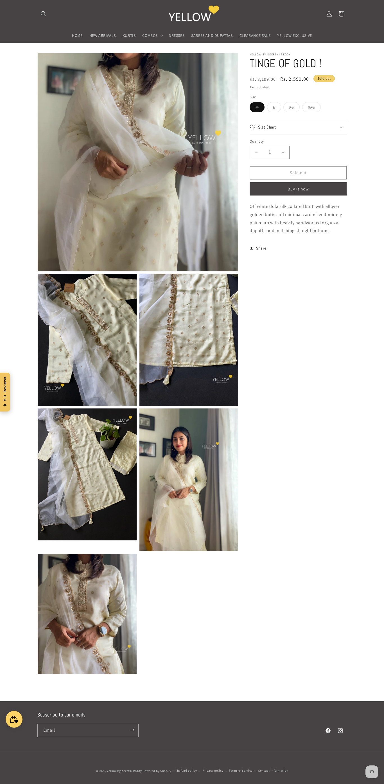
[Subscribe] (132, 730)
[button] (43, 14)
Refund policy (187, 771)
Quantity (257, 141)
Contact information (273, 771)
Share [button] (261, 248)
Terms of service (240, 771)
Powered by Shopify (157, 771)
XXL (314, 109)
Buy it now (298, 189)
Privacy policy (212, 771)
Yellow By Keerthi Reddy (124, 771)
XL (294, 109)
